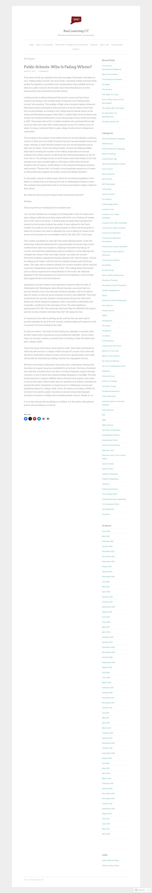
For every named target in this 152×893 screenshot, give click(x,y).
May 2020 (106, 587)
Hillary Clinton (108, 310)
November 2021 (108, 556)
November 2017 (108, 703)
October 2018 (107, 657)
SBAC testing (107, 425)
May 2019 (105, 627)
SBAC (104, 420)
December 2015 (108, 793)
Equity (104, 295)
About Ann (104, 45)
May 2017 (105, 718)
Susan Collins (107, 469)
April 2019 (106, 632)
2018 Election (107, 143)
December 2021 (108, 551)
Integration (106, 330)
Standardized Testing (111, 435)
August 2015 (107, 813)
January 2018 (107, 692)
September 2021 (108, 561)
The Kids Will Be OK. (110, 121)
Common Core (108, 209)
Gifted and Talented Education (114, 300)
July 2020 (106, 582)
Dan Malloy (106, 265)
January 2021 (107, 571)
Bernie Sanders (108, 174)
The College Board (109, 494)
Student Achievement (111, 445)
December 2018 (108, 647)
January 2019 (107, 642)
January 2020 (107, 597)
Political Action (108, 376)
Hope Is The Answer (44, 45)
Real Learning (107, 410)
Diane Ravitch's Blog (110, 860)
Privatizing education (111, 391)
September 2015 (108, 808)
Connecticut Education (111, 233)
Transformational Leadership (114, 499)
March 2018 (106, 682)
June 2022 (106, 531)
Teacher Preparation (110, 479)
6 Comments (43, 71)
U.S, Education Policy (110, 504)
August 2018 (107, 667)
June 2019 (106, 622)
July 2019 (105, 617)
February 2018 (107, 687)
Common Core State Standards (114, 223)
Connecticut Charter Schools (114, 228)
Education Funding (110, 280)
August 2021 (107, 566)
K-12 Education (108, 341)
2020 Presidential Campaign (113, 149)
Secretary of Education (111, 430)
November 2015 (108, 798)
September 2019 (108, 607)
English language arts (111, 290)
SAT (103, 415)
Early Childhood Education (113, 275)
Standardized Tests (110, 440)
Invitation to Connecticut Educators (71, 45)
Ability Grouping (109, 154)
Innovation (106, 325)
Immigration (107, 320)
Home (31, 45)
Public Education (109, 396)
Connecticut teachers (111, 260)
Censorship (106, 189)
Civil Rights (107, 199)
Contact (76, 49)
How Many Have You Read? (113, 108)
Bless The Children (110, 74)
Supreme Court (108, 450)
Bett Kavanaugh (108, 184)
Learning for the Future (111, 346)
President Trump (109, 386)
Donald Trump (108, 270)
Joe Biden (106, 336)
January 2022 (107, 546)
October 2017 (107, 708)
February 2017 (107, 733)
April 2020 (106, 592)
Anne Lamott (107, 169)
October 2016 (107, 748)
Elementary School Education (114, 285)
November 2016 (108, 743)
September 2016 (108, 753)
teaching (105, 484)
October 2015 (107, 803)
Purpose (93, 45)
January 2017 (107, 738)
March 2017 (106, 728)
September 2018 (108, 662)
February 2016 (107, 783)
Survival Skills (108, 464)
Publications (117, 45)
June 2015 (106, 824)
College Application (110, 204)
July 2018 (105, 672)
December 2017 (108, 698)
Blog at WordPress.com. (34, 880)
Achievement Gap (109, 159)
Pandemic (106, 371)
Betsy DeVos (107, 179)
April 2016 (106, 773)
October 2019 (107, 602)
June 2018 (106, 677)
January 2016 (107, 788)
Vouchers (106, 514)
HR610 (104, 315)
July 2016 (105, 763)
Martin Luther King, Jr (111, 356)
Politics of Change (109, 381)
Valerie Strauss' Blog (110, 865)
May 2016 (105, 768)
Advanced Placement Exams (114, 164)
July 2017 (105, 713)
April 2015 (106, 834)
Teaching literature (110, 489)
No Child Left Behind (110, 361)
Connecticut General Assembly (115, 246)
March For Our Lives (110, 351)
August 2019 (107, 612)
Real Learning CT (76, 31)
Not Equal (106, 84)
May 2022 (106, 536)
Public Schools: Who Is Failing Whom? (58, 67)
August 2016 (107, 758)
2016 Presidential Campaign (113, 138)
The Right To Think (110, 94)
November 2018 (108, 652)
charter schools (108, 194)
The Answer (107, 89)
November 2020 (108, 576)
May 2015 (105, 829)
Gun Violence (107, 305)
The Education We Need (112, 79)
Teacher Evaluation (110, 474)
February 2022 (107, 541)
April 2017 (106, 723)
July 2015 (105, 819)
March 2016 (106, 778)
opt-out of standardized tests (114, 366)
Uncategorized (108, 509)
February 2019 (107, 637)
